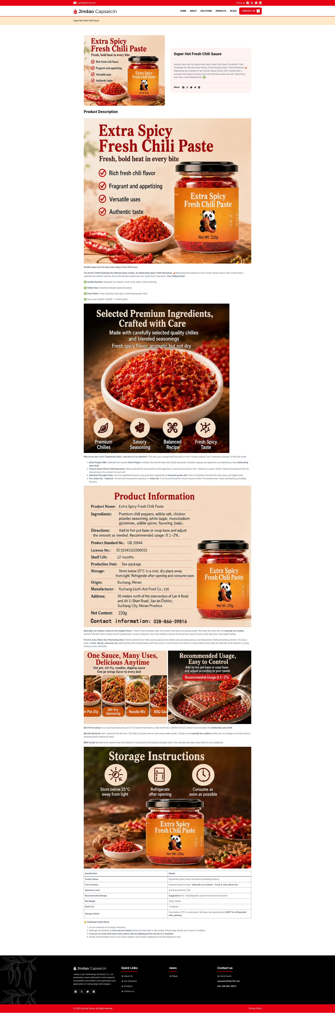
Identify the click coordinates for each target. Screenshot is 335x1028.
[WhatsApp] (191, 87)
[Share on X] (251, 2)
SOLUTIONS (206, 11)
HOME (183, 11)
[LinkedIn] (199, 87)
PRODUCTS (221, 11)
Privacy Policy (255, 1008)
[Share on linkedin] (260, 2)
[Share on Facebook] (247, 2)
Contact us (248, 11)
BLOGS (233, 11)
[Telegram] (195, 87)
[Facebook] (183, 87)
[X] (187, 87)
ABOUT (193, 11)
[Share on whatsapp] (256, 2)
